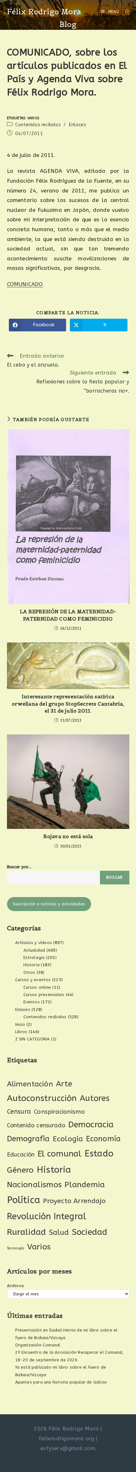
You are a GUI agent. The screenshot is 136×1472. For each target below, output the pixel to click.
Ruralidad (26, 1232)
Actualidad (34, 950)
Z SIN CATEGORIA (32, 1039)
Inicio (20, 1024)
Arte (64, 1083)
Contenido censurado (36, 1125)
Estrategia (34, 957)
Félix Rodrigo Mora (44, 11)
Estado (99, 1153)
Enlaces (77, 124)
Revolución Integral (46, 1216)
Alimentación (30, 1084)
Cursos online (37, 987)
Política (23, 1200)
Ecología (68, 1139)
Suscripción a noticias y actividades (49, 904)
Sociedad (90, 1232)
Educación (21, 1154)
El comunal (60, 1154)
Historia (31, 964)
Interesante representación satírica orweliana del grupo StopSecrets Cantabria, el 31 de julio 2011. (68, 703)
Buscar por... (19, 866)
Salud (59, 1232)
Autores (94, 1098)
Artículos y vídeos (33, 942)
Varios (33, 118)
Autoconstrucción (42, 1098)
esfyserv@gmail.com (68, 1448)
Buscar (114, 877)
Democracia (91, 1125)
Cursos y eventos (33, 979)
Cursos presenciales (44, 994)
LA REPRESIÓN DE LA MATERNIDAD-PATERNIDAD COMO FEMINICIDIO (68, 615)
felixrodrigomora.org (66, 1438)
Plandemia (85, 1184)
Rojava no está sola (68, 836)
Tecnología (15, 1248)
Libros (21, 1031)
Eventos (31, 1002)
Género (20, 1170)
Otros (29, 972)
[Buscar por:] (125, 12)
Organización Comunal (37, 1345)
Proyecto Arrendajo (74, 1201)
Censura (19, 1111)
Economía (103, 1139)
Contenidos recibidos (38, 124)
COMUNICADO (25, 284)
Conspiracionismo (59, 1111)
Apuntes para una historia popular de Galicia (61, 1382)
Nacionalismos (34, 1184)
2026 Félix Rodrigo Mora (66, 1428)
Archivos (15, 1285)
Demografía (28, 1138)
